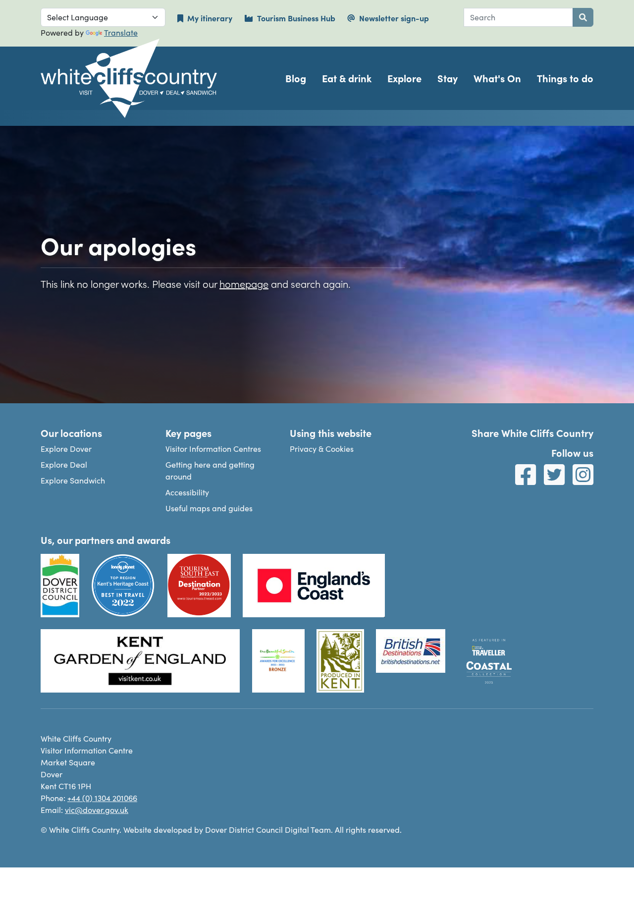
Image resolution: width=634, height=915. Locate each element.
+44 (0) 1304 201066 (102, 798)
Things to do (565, 78)
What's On (497, 78)
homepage (243, 283)
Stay (447, 78)
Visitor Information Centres (213, 448)
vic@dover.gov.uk (96, 810)
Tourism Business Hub (296, 17)
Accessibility (187, 492)
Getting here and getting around (210, 470)
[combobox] (518, 17)
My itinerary (209, 17)
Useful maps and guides (209, 508)
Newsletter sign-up (394, 17)
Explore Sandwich (73, 480)
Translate (121, 32)
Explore (404, 78)
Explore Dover (66, 448)
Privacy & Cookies (322, 448)
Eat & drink (346, 78)
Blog (295, 78)
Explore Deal (64, 464)
